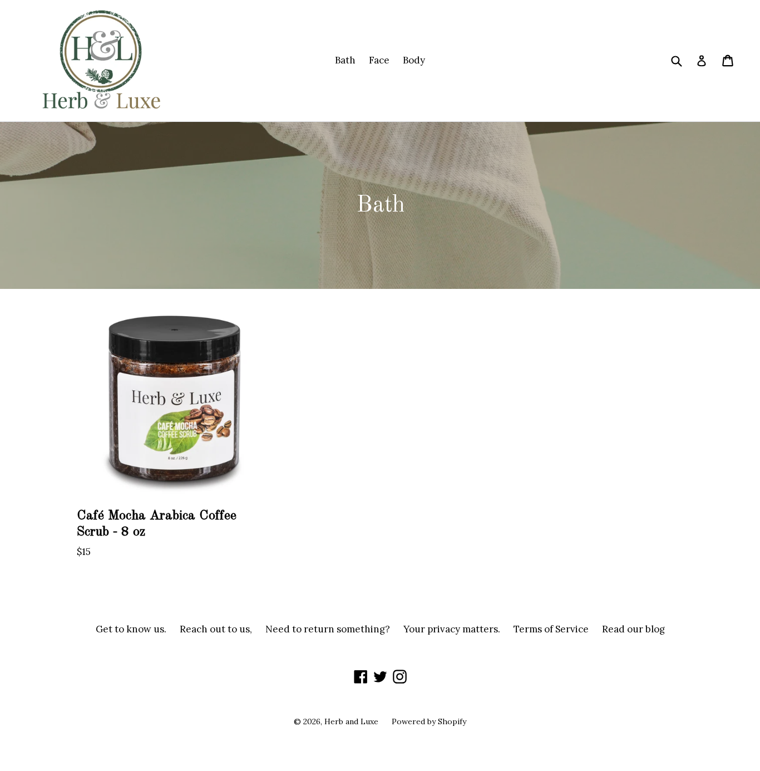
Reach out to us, (216, 629)
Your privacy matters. (451, 629)
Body (414, 60)
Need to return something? (327, 629)
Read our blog (633, 629)
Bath (345, 60)
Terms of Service (551, 629)
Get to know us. (131, 629)
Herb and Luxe (351, 721)
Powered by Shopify (429, 721)
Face (379, 60)
